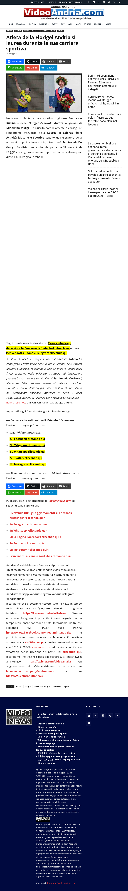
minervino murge (42, 686)
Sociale (97, 24)
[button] (89, 2)
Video (108, 24)
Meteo (52, 2)
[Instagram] (104, 2)
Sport (60, 31)
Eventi (55, 24)
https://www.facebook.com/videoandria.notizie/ (38, 632)
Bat (63, 24)
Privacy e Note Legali (70, 2)
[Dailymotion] (93, 2)
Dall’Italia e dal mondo (103, 136)
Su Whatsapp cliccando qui (27, 451)
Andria (18, 31)
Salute (77, 24)
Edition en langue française (51, 736)
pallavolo (57, 686)
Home (10, 24)
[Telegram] (109, 2)
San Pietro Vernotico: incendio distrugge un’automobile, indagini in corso (103, 101)
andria (18, 686)
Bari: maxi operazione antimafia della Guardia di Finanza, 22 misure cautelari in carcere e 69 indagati (103, 82)
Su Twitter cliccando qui (26, 458)
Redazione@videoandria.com (61, 883)
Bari (69, 24)
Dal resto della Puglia (102, 68)
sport (66, 686)
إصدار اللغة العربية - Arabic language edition (58, 759)
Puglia (27, 31)
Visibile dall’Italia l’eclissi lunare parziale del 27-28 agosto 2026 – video (103, 192)
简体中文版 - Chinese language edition (56, 753)
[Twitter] (114, 2)
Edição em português (48, 730)
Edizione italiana (46, 762)
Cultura (43, 24)
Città (9, 31)
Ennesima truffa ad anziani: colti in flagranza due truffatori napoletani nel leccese (105, 119)
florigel (28, 686)
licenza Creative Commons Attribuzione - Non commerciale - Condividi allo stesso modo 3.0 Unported (58, 827)
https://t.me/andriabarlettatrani (44, 613)
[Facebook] (98, 2)
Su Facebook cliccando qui (27, 439)
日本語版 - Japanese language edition (56, 756)
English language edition (50, 723)
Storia (87, 24)
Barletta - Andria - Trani (43, 31)
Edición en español (47, 727)
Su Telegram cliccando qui (27, 445)
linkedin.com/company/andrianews (30, 671)
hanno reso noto (16, 402)
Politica (31, 24)
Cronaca (20, 24)
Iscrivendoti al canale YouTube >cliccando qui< (40, 556)
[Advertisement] (44, 185)
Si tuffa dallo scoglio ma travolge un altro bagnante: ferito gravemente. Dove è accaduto (104, 176)
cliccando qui (41, 647)
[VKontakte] (119, 2)
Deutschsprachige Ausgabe (51, 733)
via (34, 642)
